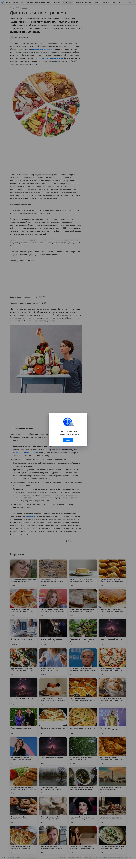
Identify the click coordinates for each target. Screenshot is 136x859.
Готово (68, 440)
